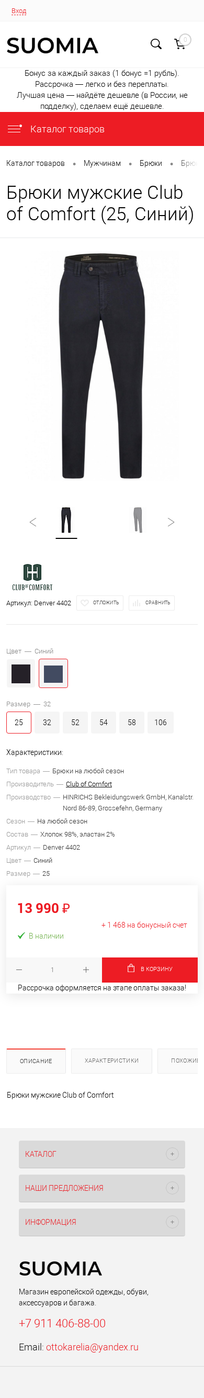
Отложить (106, 602)
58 (132, 722)
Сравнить (158, 602)
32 (47, 722)
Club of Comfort (89, 784)
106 (160, 722)
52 (75, 722)
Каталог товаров (66, 128)
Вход (19, 11)
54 (103, 722)
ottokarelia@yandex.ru (92, 1346)
